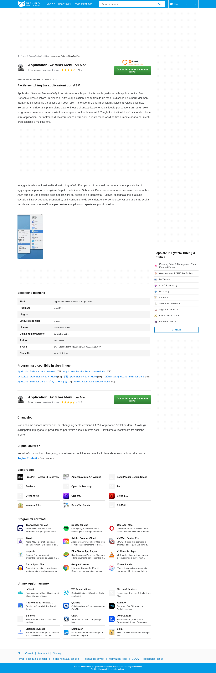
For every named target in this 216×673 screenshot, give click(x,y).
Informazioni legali (118, 659)
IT (191, 4)
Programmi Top (83, 4)
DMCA (135, 659)
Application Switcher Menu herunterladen (84, 371)
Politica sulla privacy (93, 659)
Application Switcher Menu (57, 65)
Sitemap (57, 653)
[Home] (18, 56)
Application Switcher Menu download (36, 371)
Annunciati (43, 653)
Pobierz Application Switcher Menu (91, 381)
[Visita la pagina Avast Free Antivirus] (132, 62)
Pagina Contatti (27, 458)
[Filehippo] (28, 4)
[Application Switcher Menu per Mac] (21, 67)
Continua (176, 330)
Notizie (51, 4)
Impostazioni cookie (153, 659)
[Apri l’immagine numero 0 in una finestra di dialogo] (30, 236)
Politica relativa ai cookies (65, 659)
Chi (19, 653)
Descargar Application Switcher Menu (37, 376)
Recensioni (64, 4)
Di (34, 70)
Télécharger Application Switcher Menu (123, 376)
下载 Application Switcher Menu (80, 376)
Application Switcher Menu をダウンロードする (42, 381)
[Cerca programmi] (160, 4)
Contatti (29, 653)
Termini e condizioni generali (32, 659)
